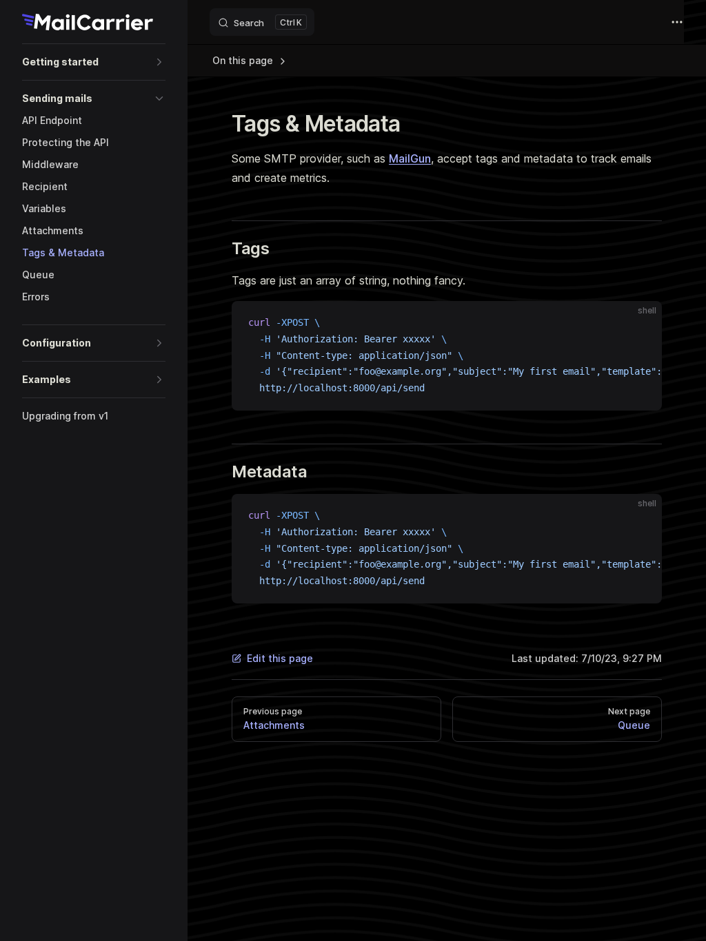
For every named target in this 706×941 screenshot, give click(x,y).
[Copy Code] (640, 323)
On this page (244, 60)
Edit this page (280, 658)
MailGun (410, 158)
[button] (93, 62)
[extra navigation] (677, 22)
